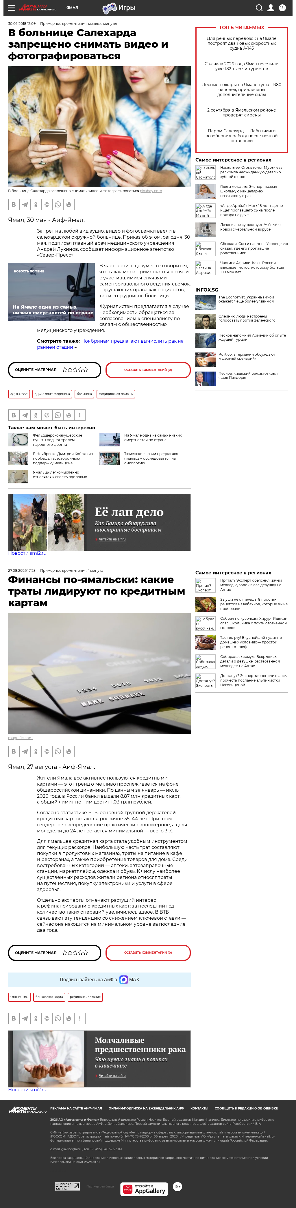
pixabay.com (151, 191)
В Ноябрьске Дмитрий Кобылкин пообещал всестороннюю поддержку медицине (63, 458)
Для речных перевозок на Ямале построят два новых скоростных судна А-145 (242, 43)
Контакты (199, 1108)
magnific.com (20, 738)
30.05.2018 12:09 (22, 23)
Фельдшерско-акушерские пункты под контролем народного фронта (57, 440)
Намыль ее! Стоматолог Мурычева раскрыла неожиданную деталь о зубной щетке (251, 172)
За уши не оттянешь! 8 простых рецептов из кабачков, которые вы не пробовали (254, 604)
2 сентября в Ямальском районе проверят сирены (241, 113)
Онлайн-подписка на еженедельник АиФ (146, 1108)
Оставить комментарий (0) (148, 370)
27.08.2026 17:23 (22, 570)
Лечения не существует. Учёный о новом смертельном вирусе (250, 226)
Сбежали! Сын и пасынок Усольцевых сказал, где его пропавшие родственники (254, 248)
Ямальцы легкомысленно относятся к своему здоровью (60, 474)
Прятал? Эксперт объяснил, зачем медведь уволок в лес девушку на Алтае (251, 585)
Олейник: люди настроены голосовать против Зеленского (247, 318)
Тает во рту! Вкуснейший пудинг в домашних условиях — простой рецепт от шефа (251, 642)
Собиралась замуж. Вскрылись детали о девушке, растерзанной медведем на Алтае (250, 661)
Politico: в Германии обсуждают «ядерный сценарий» (247, 356)
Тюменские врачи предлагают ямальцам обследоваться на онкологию (151, 458)
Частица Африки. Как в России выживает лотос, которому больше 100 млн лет (252, 267)
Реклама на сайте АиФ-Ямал (76, 1108)
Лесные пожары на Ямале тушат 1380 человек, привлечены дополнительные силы (241, 89)
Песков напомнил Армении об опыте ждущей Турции (252, 337)
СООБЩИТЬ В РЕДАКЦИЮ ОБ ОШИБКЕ (246, 1108)
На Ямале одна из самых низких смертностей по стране (153, 437)
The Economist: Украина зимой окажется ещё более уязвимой (246, 299)
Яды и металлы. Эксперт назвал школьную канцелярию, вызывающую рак (248, 191)
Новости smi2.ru (27, 553)
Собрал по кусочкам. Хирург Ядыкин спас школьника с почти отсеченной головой (253, 623)
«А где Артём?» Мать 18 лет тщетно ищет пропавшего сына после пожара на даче (251, 210)
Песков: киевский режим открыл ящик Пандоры (248, 376)
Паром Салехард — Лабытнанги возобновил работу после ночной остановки (242, 136)
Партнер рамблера (100, 1186)
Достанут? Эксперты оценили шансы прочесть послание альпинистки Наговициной (253, 680)
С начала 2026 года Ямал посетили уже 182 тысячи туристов (242, 66)
